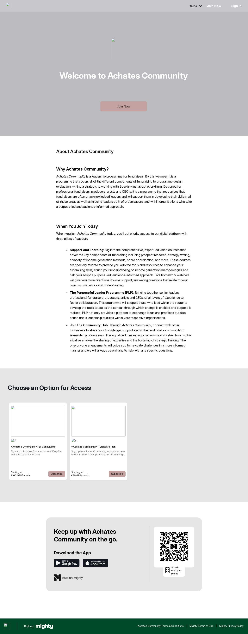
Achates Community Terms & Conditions (161, 625)
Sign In (236, 6)
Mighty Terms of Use (201, 625)
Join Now (214, 6)
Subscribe (57, 473)
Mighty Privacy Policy (231, 625)
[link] (38, 441)
